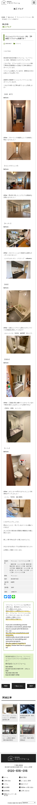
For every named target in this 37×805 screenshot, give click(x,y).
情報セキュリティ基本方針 (10, 794)
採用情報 (6, 790)
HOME (3, 17)
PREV (5, 686)
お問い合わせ (25, 790)
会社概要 (6, 787)
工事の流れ (7, 780)
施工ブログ (11, 17)
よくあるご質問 (26, 780)
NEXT (31, 686)
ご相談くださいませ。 (15, 609)
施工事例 (24, 777)
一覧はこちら (18, 686)
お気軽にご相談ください (13, 617)
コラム (6, 784)
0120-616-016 (13, 673)
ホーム (6, 777)
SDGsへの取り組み (27, 787)
